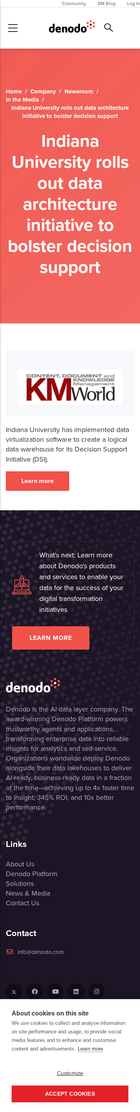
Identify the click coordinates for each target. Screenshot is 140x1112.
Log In (133, 3)
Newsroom (79, 91)
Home (14, 91)
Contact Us (22, 903)
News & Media (28, 893)
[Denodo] (72, 27)
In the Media (22, 99)
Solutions (20, 883)
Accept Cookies (70, 1094)
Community (74, 3)
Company (43, 91)
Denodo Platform (32, 874)
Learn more (37, 480)
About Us (20, 864)
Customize (70, 1073)
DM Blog (107, 3)
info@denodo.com (41, 952)
